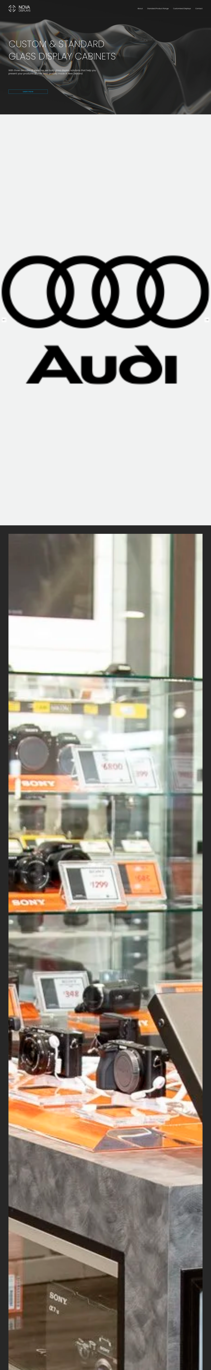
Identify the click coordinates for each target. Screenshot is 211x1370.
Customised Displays (182, 8)
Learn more (28, 91)
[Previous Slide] (4, 319)
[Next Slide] (207, 319)
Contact (199, 8)
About (140, 8)
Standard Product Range (158, 8)
